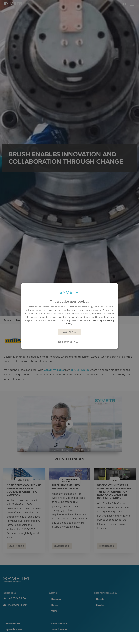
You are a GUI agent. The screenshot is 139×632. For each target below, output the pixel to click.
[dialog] (69, 316)
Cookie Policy (95, 320)
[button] (69, 341)
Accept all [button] (69, 331)
